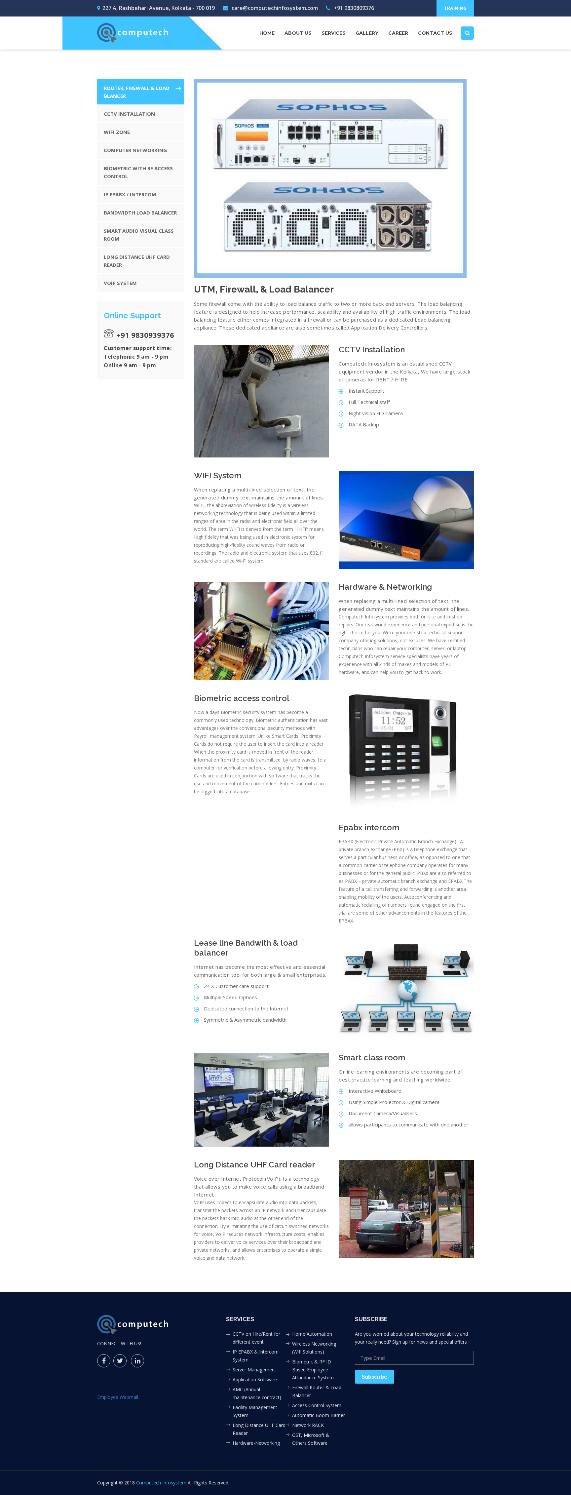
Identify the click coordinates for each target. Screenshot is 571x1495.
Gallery (367, 33)
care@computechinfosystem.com (274, 8)
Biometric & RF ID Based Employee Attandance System (313, 1369)
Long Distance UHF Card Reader (259, 1429)
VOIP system (120, 283)
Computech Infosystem (161, 1482)
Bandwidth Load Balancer (140, 212)
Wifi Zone (117, 132)
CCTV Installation (129, 113)
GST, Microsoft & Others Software (310, 1439)
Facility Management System (255, 1411)
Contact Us (435, 33)
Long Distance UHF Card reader (137, 261)
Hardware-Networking (256, 1443)
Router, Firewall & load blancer (137, 92)
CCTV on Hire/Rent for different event (256, 1338)
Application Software (255, 1379)
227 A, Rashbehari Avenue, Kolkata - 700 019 (158, 8)
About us (298, 33)
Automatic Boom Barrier (318, 1415)
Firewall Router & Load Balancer (316, 1391)
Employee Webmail (117, 1397)
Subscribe (374, 1376)
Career (398, 33)
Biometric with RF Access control (138, 172)
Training (455, 8)
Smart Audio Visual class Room (139, 234)
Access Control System (316, 1405)
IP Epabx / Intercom (130, 194)
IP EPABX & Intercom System (256, 1356)
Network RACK (308, 1425)
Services (334, 33)
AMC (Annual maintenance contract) (257, 1393)
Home (267, 33)
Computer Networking (135, 150)
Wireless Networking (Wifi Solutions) (314, 1348)
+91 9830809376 (353, 8)
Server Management (254, 1369)
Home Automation (312, 1334)
